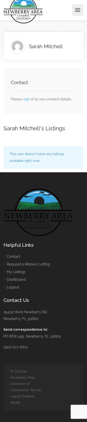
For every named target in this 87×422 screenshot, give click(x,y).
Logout (13, 287)
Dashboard (16, 279)
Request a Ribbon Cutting (28, 264)
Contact (13, 256)
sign (27, 99)
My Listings (16, 272)
